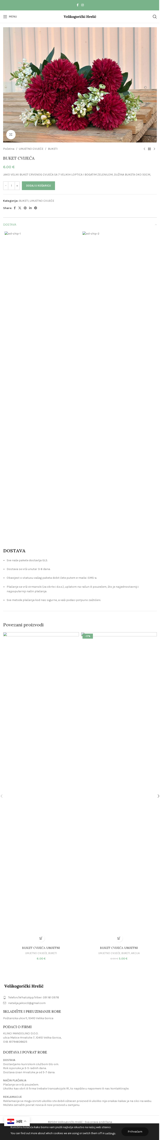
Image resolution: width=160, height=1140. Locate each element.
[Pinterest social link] (25, 208)
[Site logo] (80, 16)
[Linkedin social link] (30, 208)
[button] (41, 938)
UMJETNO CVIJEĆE (31, 149)
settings (110, 1133)
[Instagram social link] (82, 5)
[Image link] (24, 986)
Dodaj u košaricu (38, 185)
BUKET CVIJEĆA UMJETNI (41, 948)
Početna (8, 149)
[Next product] (154, 149)
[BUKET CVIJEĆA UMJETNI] (41, 788)
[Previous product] (144, 149)
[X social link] (19, 208)
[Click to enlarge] (11, 134)
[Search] (155, 16)
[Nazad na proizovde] (149, 149)
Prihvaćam (135, 1131)
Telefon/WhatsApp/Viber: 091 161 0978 (33, 997)
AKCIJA (135, 953)
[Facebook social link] (77, 5)
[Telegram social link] (35, 208)
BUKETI (53, 149)
